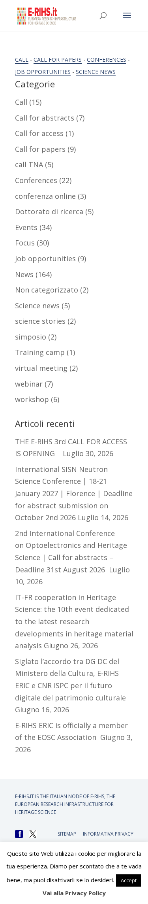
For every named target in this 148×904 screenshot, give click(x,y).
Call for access (39, 133)
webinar (29, 384)
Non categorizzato (46, 289)
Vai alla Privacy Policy (74, 893)
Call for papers (58, 59)
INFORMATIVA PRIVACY (108, 833)
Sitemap (67, 833)
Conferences (106, 59)
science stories (40, 321)
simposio (30, 337)
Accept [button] (129, 880)
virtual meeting (41, 368)
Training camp (40, 352)
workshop (32, 399)
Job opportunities (43, 71)
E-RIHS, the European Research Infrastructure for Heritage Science (65, 804)
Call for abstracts (44, 118)
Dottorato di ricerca (49, 211)
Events (26, 227)
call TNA (29, 164)
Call (21, 59)
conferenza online (45, 196)
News (24, 274)
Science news (96, 71)
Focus (25, 242)
